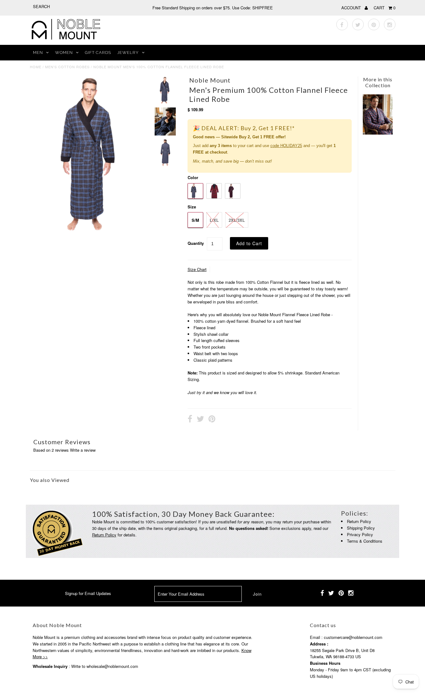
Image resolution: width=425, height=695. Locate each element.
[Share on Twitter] (200, 419)
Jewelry (128, 52)
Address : (319, 644)
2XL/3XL (237, 220)
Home (35, 66)
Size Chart (197, 269)
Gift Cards (98, 52)
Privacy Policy (360, 534)
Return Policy (104, 535)
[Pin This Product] (211, 419)
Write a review (83, 450)
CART (384, 8)
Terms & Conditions (364, 541)
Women (64, 52)
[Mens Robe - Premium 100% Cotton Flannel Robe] (378, 133)
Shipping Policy (361, 528)
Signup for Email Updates (88, 593)
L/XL (214, 220)
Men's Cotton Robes (67, 66)
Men (38, 52)
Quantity (196, 243)
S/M (195, 220)
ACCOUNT (351, 8)
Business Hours (325, 663)
